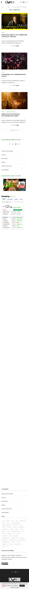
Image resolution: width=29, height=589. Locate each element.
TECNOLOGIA (4, 544)
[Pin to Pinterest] (16, 45)
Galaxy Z (15, 527)
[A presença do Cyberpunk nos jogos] (14, 60)
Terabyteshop (18, 544)
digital (20, 525)
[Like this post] (11, 45)
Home (2, 7)
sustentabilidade (5, 542)
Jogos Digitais (5, 169)
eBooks (3, 162)
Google (3, 531)
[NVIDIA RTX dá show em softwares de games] (14, 100)
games (16, 529)
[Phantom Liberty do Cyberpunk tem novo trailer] (14, 21)
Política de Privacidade (7, 151)
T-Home (18, 542)
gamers (11, 529)
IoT (23, 531)
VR (7, 546)
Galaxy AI (9, 527)
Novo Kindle (4, 158)
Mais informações (15, 587)
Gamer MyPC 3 (5, 529)
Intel (8, 531)
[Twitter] (21, 2)
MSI (14, 533)
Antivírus (3, 154)
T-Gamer (13, 542)
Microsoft (9, 533)
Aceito (22, 585)
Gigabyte (22, 529)
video (3, 546)
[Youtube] (23, 2)
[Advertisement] (14, 294)
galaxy (3, 527)
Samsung (16, 535)
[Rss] (25, 2)
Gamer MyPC (21, 527)
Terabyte (11, 544)
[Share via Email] (17, 45)
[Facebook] (20, 2)
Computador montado (6, 525)
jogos (3, 533)
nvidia (18, 533)
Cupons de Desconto (6, 166)
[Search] (27, 2)
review (10, 535)
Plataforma (4, 535)
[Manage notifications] (3, 586)
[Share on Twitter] (14, 45)
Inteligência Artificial (16, 531)
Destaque (15, 525)
